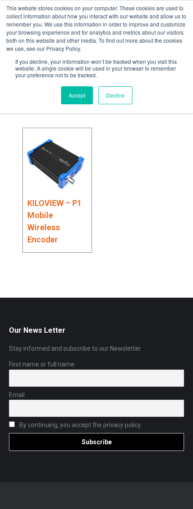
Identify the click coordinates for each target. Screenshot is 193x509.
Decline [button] (115, 95)
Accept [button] (77, 95)
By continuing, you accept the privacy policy (79, 425)
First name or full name (42, 364)
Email (17, 394)
